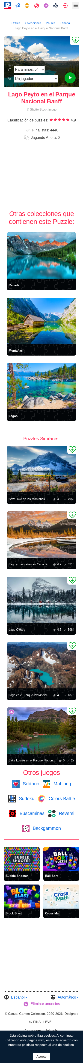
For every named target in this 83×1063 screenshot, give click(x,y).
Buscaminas (31, 813)
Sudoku (26, 798)
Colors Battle (61, 798)
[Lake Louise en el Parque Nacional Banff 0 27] (41, 730)
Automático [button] (67, 997)
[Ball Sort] (61, 859)
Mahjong (61, 783)
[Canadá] (41, 255)
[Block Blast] (22, 897)
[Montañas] (41, 321)
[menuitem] (18, 5)
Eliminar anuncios (45, 1004)
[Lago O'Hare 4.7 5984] (41, 600)
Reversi (65, 813)
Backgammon (46, 828)
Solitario (30, 783)
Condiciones (33, 1030)
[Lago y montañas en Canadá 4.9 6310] (41, 534)
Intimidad (52, 1030)
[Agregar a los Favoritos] (74, 40)
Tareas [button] (27, 5)
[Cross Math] (61, 897)
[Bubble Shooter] (22, 859)
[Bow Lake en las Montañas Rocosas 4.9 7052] (41, 469)
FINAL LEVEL (43, 1022)
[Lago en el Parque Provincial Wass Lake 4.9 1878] (41, 665)
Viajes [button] (37, 5)
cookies (49, 1035)
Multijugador (18, 5)
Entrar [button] (65, 5)
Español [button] (18, 997)
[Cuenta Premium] (46, 5)
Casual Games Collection (26, 1013)
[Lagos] (41, 386)
